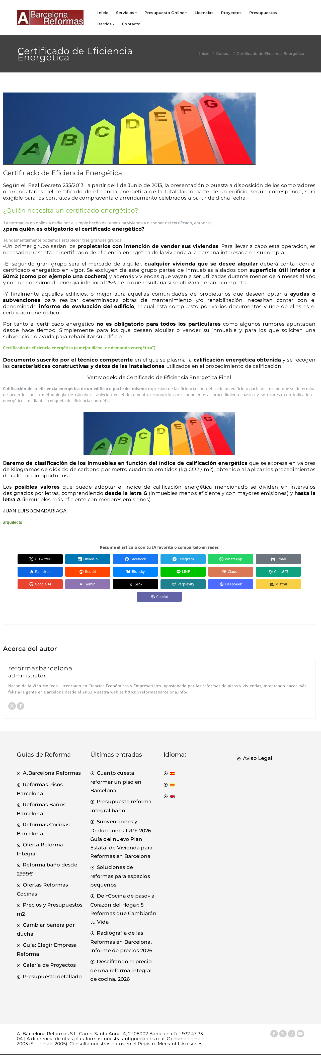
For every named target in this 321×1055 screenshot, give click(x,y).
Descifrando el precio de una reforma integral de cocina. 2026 (121, 970)
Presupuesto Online (164, 12)
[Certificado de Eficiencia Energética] (129, 130)
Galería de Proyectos (49, 965)
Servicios (125, 12)
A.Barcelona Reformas (52, 773)
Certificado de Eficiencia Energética (62, 173)
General (223, 53)
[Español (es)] (169, 773)
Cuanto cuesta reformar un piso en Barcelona (116, 782)
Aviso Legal (257, 758)
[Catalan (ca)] (169, 784)
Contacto (131, 24)
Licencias (204, 12)
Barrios (104, 24)
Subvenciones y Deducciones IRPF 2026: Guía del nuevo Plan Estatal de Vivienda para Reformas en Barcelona (121, 839)
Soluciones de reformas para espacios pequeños (120, 876)
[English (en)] (169, 796)
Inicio (103, 12)
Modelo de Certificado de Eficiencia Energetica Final (164, 377)
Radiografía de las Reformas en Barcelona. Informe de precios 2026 (121, 941)
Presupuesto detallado (52, 977)
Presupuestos (263, 12)
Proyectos (231, 12)
